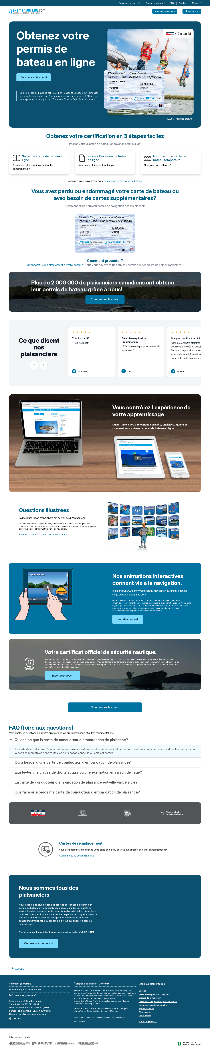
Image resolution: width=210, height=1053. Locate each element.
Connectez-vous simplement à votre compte (55, 265)
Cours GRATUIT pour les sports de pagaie (158, 1001)
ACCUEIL (19, 968)
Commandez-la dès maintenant (76, 855)
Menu (195, 3)
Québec (142, 991)
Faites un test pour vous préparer (154, 994)
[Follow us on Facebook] (10, 1018)
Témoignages (145, 1012)
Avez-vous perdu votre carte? (25, 989)
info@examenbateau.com (32, 1014)
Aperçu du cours (146, 1008)
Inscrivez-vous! (128, 619)
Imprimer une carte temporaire (153, 1005)
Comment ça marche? (130, 3)
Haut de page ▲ (148, 1021)
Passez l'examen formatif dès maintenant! (42, 534)
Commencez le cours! (33, 77)
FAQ (172, 3)
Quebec (183, 3)
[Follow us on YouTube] (19, 1018)
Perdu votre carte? (155, 3)
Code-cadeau (145, 1016)
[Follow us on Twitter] (15, 1018)
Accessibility (79, 1017)
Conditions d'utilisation (104, 1017)
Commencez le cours (165, 11)
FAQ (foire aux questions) (22, 995)
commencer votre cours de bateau (123, 181)
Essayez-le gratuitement (150, 998)
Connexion (193, 11)
